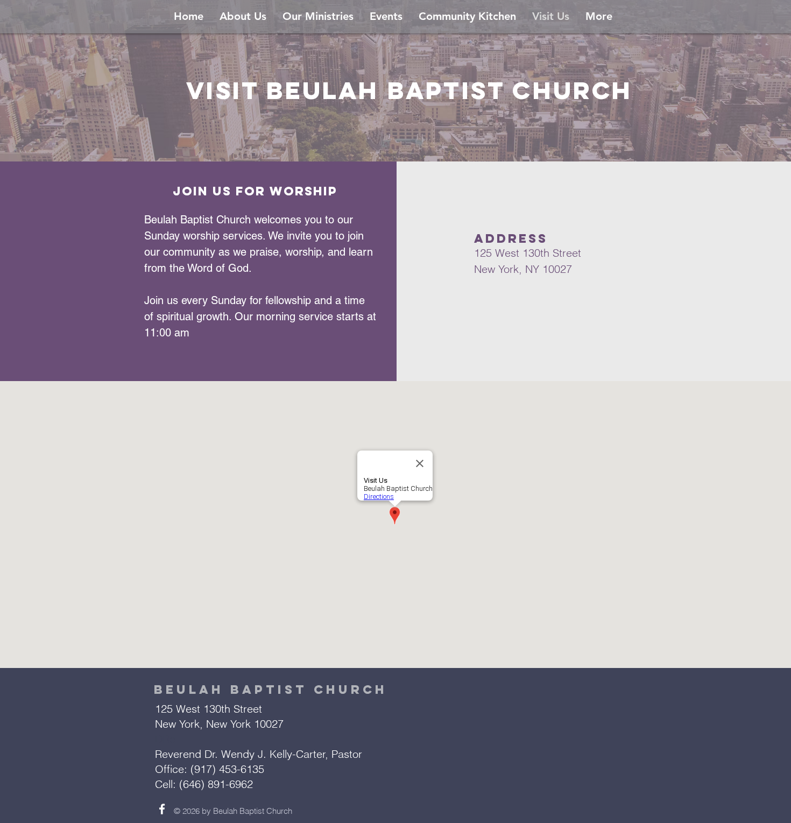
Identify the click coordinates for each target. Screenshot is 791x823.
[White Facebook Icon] (162, 809)
